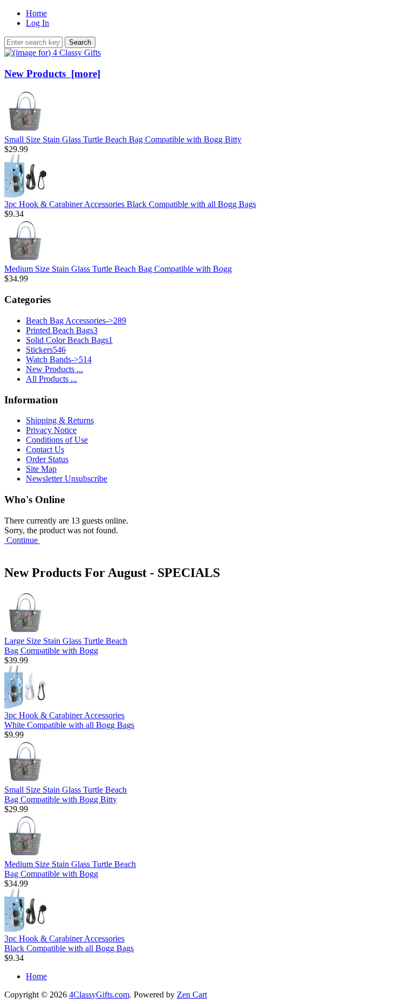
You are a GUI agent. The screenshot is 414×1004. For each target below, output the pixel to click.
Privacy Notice (51, 430)
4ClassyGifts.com (99, 994)
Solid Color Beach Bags (69, 340)
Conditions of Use (57, 439)
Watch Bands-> (59, 359)
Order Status (47, 459)
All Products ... (51, 378)
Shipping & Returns (60, 420)
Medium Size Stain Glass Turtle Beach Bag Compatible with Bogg (118, 268)
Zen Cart (192, 994)
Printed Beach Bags (62, 330)
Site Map (41, 468)
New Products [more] (52, 73)
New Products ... (54, 369)
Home (36, 13)
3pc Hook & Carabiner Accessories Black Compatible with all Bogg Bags (130, 204)
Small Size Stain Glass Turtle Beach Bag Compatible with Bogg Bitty (123, 139)
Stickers (46, 349)
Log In (37, 22)
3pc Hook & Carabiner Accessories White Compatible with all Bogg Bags (69, 720)
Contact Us (45, 449)
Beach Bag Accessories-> (76, 320)
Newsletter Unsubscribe (66, 478)
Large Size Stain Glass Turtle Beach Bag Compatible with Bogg (65, 645)
